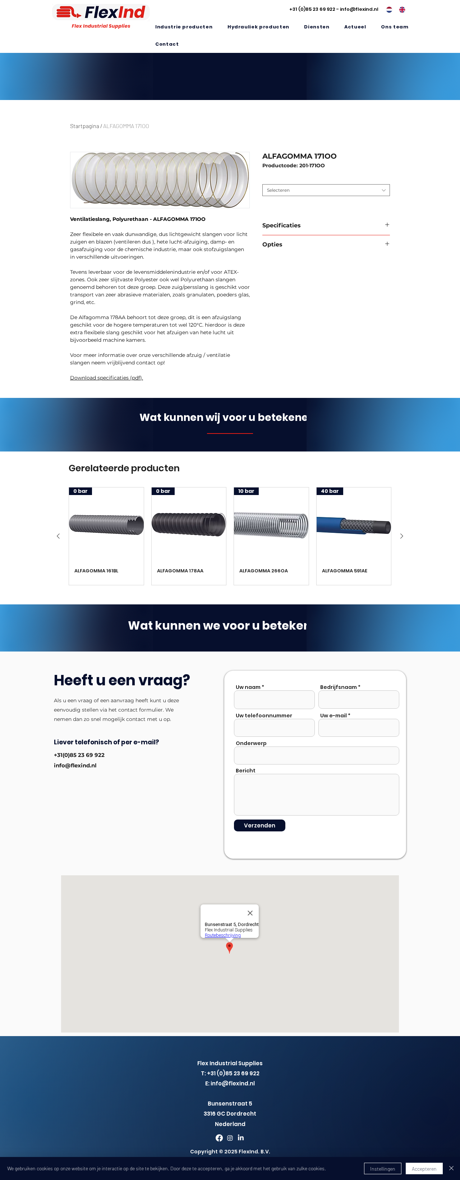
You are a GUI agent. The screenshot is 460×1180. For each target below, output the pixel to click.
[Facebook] (219, 1138)
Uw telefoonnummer (264, 715)
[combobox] (326, 190)
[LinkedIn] (240, 1138)
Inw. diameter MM (283, 178)
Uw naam (248, 687)
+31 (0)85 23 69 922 (312, 9)
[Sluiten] (451, 1168)
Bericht (246, 770)
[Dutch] (387, 9)
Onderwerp (251, 743)
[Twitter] (230, 1138)
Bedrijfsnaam (338, 687)
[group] (230, 536)
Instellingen (382, 1169)
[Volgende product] (401, 536)
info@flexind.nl (359, 9)
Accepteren (424, 1169)
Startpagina (84, 125)
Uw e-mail (333, 715)
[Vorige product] (58, 536)
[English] (400, 9)
